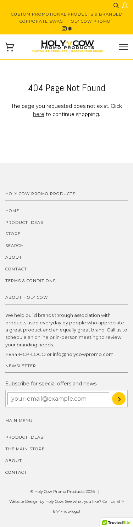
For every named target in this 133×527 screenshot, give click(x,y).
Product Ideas (24, 222)
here (38, 114)
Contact (16, 269)
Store (13, 233)
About (13, 257)
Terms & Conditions (30, 280)
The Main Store (25, 448)
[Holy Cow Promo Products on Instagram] (65, 29)
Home (12, 210)
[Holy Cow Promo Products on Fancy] (70, 29)
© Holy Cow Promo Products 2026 (63, 491)
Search (14, 245)
